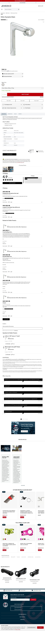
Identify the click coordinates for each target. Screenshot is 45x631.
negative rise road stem (5, 556)
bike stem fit (13, 556)
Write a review (9, 154)
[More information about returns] (42, 104)
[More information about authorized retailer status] (22, 76)
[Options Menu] (41, 202)
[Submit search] (19, 9)
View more (23, 485)
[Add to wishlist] (43, 22)
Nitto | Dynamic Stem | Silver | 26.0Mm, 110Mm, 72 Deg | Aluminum (17, 297)
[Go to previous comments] (19, 419)
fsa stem (18, 556)
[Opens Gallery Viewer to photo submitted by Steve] (5, 169)
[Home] (6, 6)
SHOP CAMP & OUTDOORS (22, 2)
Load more (6, 319)
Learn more (16, 330)
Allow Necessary (31, 627)
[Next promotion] (36, 3)
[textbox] (22, 328)
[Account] (39, 6)
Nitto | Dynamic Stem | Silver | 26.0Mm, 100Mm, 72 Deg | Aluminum (17, 251)
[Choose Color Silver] (3, 84)
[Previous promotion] (9, 3)
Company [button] (22, 619)
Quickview (21, 581)
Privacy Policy (17, 629)
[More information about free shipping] (21, 104)
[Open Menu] (2, 9)
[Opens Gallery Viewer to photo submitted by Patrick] (10, 169)
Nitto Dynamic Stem (11, 338)
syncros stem (24, 556)
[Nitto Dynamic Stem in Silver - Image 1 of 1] (22, 38)
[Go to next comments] (26, 419)
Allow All (40, 627)
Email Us (19, 609)
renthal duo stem (30, 556)
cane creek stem (37, 556)
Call (19, 607)
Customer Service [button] (22, 614)
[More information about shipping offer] (22, 73)
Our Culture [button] (22, 616)
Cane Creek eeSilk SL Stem (21, 578)
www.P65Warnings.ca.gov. (20, 162)
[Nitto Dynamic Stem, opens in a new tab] (6, 338)
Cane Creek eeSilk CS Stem (35, 579)
